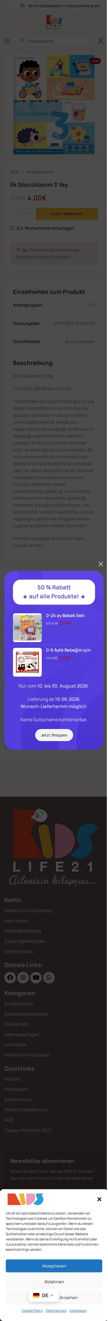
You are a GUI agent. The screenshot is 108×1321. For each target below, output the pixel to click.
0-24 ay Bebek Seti (65, 615)
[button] (99, 1199)
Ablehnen (54, 1282)
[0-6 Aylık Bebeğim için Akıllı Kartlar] (27, 662)
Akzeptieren (54, 1266)
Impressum (78, 1310)
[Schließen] (101, 564)
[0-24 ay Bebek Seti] (27, 627)
